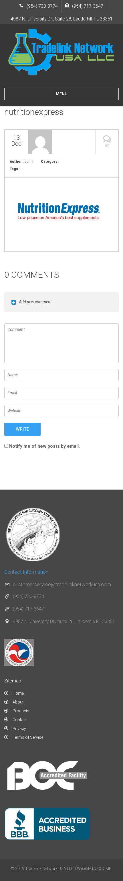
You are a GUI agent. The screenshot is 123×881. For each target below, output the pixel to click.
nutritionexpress (34, 112)
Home (18, 693)
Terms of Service (28, 737)
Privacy (19, 728)
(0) (107, 146)
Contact (20, 719)
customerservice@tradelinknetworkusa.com (62, 584)
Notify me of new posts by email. (44, 446)
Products (21, 711)
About (18, 702)
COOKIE (104, 868)
